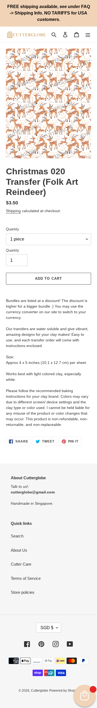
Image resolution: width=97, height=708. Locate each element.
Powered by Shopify (64, 690)
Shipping (13, 211)
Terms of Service (26, 578)
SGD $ (46, 627)
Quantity (12, 229)
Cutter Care (21, 564)
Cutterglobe (39, 690)
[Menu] (87, 34)
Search (17, 536)
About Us (19, 550)
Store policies (22, 592)
